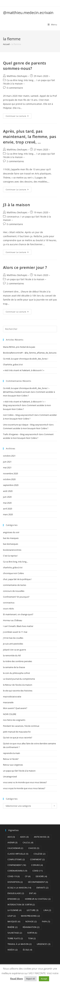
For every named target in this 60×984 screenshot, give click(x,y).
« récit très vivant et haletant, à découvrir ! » (23, 370)
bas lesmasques (10, 543)
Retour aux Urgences (13, 764)
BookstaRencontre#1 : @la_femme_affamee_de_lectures (29, 352)
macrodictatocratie (12, 696)
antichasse (41, 837)
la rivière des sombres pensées (17, 661)
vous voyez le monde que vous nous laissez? (24, 788)
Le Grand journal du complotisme (19, 678)
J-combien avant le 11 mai (15, 631)
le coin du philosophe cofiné (16, 673)
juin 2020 (7, 496)
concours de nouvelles (13, 591)
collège (39, 853)
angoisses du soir (11, 532)
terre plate (15, 938)
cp (28, 876)
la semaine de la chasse (14, 667)
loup (12, 916)
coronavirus (13, 216)
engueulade (16, 893)
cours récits (8, 608)
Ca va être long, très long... (21, 80)
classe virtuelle (18, 853)
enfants (42, 887)
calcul (28, 842)
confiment (37, 859)
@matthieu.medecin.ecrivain (28, 12)
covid (37, 870)
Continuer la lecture (18, 116)
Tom (32, 938)
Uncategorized (10, 776)
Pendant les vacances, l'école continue (21, 725)
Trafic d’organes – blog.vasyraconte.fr (20, 434)
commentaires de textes (14, 585)
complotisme (16, 859)
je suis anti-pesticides (13, 643)
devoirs (41, 876)
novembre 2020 (10, 473)
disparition (15, 882)
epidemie (14, 899)
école (27, 949)
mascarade (8, 702)
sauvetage (15, 932)
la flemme (15, 910)
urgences (44, 944)
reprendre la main (11, 753)
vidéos (13, 949)
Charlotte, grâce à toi (13, 364)
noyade (31, 921)
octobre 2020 (9, 479)
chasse (33, 848)
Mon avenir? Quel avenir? (15, 708)
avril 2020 (7, 508)
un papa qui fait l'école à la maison (25, 279)
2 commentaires (15, 161)
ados (24, 837)
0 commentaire (15, 87)
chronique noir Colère (13, 573)
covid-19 (14, 876)
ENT (32, 893)
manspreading (30, 916)
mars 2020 (8, 514)
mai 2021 (7, 467)
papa (46, 921)
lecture (32, 910)
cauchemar (15, 848)
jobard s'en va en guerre (14, 649)
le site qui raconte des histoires (17, 690)
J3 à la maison (16, 204)
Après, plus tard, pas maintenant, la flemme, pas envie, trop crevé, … (29, 136)
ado (11, 837)
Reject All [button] (30, 978)
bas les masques (11, 538)
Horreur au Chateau (38, 899)
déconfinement (38, 882)
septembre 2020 (10, 485)
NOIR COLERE (9, 714)
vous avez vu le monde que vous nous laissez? (25, 782)
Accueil (6, 44)
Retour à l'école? (11, 759)
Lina (47, 910)
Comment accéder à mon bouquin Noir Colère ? (25, 428)
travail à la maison (20, 944)
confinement (17, 865)
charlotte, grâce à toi (12, 567)
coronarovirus (17, 870)
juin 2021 (7, 461)
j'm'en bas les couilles (13, 637)
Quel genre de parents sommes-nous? (24, 65)
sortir (32, 932)
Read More (16, 978)
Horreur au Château (12, 620)
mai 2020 (7, 502)
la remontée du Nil (12, 655)
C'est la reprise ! (10, 555)
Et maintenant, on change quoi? (18, 614)
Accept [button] (44, 978)
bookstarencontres (12, 549)
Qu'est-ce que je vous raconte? (17, 737)
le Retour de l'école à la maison (17, 684)
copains (37, 865)
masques (14, 921)
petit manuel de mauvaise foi (17, 731)
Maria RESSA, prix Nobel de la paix (19, 346)
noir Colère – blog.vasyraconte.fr (18, 414)
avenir (13, 842)
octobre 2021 (9, 455)
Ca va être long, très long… (15, 561)
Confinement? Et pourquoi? (16, 596)
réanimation (31, 927)
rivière (13, 927)
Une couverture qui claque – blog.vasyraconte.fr (25, 424)
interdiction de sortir (21, 904)
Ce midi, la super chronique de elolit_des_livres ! (25, 358)
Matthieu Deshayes (17, 76)
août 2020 (7, 491)
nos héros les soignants (14, 719)
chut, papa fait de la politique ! (17, 579)
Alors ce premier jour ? (25, 267)
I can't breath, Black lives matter (18, 626)
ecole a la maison (19, 887)
